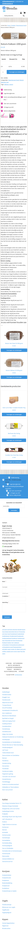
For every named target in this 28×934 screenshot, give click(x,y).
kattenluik (5, 832)
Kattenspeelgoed (7, 845)
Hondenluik (5, 768)
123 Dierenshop (18, 674)
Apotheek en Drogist (8, 718)
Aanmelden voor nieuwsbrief (14, 502)
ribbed (18, 649)
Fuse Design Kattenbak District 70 (11, 803)
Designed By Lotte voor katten (10, 808)
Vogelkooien (5, 910)
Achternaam (5, 593)
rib (15, 649)
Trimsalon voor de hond (9, 776)
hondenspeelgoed (6, 638)
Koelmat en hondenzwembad (10, 784)
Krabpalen (5, 814)
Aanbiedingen (6, 692)
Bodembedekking (7, 883)
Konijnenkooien (6, 878)
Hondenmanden (6, 694)
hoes (6, 634)
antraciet (4, 629)
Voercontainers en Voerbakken (10, 755)
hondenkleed (20, 634)
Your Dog (22, 651)
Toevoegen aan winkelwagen (16, 72)
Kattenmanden (6, 835)
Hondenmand (13, 636)
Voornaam (4, 587)
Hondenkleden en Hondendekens (11, 742)
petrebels (4, 649)
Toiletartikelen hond (8, 753)
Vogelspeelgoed (6, 912)
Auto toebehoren (7, 713)
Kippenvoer (5, 926)
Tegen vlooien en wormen (9, 824)
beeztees (15, 629)
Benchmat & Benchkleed (9, 716)
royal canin (23, 649)
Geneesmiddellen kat (8, 859)
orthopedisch (5, 645)
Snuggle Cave (6, 697)
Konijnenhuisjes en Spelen (9, 891)
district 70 (17, 631)
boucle (23, 629)
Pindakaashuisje (6, 904)
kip (11, 640)
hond (9, 634)
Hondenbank (13, 634)
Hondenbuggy (6, 782)
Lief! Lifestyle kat (7, 819)
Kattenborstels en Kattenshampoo (12, 851)
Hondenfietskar (6, 779)
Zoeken (23, 16)
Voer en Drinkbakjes (7, 848)
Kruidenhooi (5, 888)
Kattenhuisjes (6, 838)
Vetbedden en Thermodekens (10, 787)
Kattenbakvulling (7, 843)
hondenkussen (6, 636)
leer (13, 642)
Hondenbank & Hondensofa (10, 710)
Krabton (4, 822)
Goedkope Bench (7, 724)
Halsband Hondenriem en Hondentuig (12, 737)
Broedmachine (6, 928)
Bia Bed (20, 629)
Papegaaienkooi (17, 647)
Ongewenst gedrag (7, 774)
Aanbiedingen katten (8, 811)
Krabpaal (4, 642)
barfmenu (9, 629)
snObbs (4, 651)
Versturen (7, 617)
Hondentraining (6, 763)
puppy (9, 649)
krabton (9, 642)
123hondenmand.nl (8, 1)
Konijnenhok (19, 640)
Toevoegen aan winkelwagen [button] (14, 350)
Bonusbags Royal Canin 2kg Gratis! (12, 816)
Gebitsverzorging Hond (8, 721)
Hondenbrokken (6, 726)
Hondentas (5, 760)
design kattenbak (9, 631)
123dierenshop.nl (7, 3)
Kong (14, 640)
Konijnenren (5, 880)
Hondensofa (20, 636)
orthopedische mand (7, 647)
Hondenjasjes (6, 739)
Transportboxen (6, 705)
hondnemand (21, 638)
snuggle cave (9, 651)
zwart (3, 653)
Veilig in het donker (7, 734)
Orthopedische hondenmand (16, 645)
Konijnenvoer (6, 886)
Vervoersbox (5, 766)
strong (15, 651)
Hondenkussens (6, 731)
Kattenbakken (6, 840)
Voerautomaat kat (7, 861)
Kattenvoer (5, 827)
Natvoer (4, 758)
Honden (13, 25)
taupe (18, 651)
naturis (11, 84)
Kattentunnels (6, 853)
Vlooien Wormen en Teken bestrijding (12, 745)
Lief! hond (5, 750)
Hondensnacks (6, 700)
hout (3, 640)
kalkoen (6, 84)
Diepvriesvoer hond (21, 25)
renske (12, 649)
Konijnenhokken (6, 875)
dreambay (22, 631)
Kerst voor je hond (7, 790)
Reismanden (5, 856)
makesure (16, 642)
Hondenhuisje (6, 729)
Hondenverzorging (7, 771)
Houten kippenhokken (8, 923)
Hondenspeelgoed (7, 747)
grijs (3, 634)
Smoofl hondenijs (7, 708)
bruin (3, 631)
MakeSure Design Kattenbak (10, 806)
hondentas (14, 638)
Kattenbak (8, 640)
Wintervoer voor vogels (8, 907)
